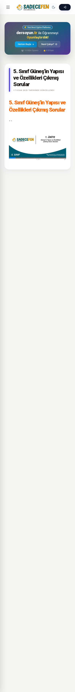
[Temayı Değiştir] (54, 7)
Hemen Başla (24, 44)
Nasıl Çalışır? (47, 44)
